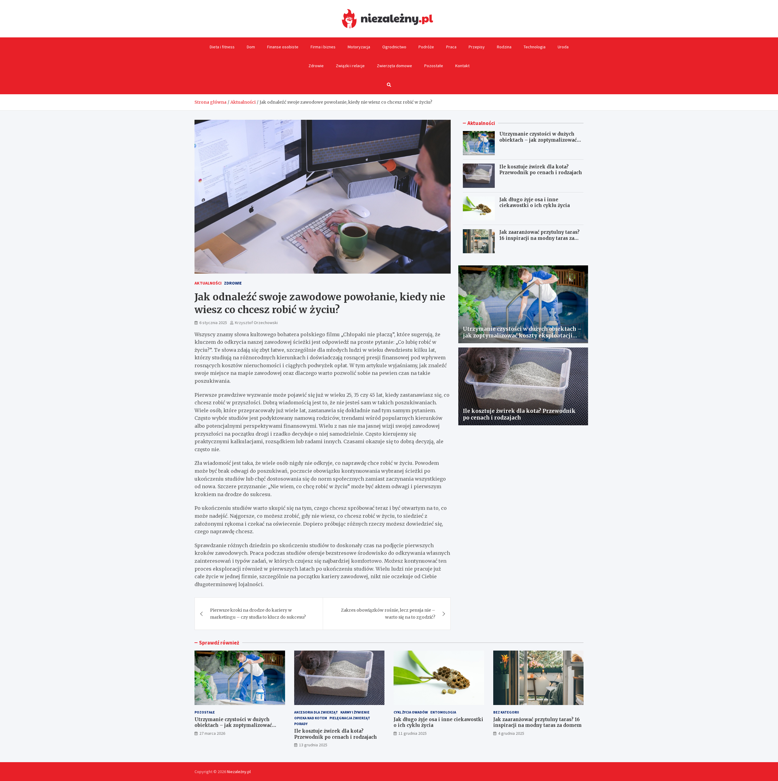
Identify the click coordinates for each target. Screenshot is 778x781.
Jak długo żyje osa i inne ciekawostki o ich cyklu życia (534, 202)
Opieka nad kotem (310, 718)
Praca (451, 47)
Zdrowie (316, 65)
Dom (251, 47)
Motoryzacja (359, 47)
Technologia (535, 47)
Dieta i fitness (222, 47)
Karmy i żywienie (355, 712)
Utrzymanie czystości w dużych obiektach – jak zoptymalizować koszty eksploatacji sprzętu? (538, 140)
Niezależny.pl (239, 771)
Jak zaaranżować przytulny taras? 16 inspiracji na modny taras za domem (539, 238)
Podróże (426, 47)
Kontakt (462, 65)
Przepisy (477, 47)
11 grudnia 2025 (412, 733)
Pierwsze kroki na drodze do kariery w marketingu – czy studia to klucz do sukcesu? (258, 613)
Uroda (563, 47)
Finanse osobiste (282, 47)
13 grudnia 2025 (313, 745)
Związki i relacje (350, 65)
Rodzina (504, 47)
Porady (301, 723)
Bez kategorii (506, 712)
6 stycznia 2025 (213, 322)
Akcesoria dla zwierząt (316, 712)
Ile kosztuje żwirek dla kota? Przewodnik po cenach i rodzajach (540, 169)
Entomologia (443, 712)
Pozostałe (433, 65)
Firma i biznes (323, 47)
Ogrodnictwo (394, 47)
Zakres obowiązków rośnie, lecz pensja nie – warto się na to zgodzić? (388, 613)
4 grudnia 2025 (511, 733)
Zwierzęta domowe (394, 65)
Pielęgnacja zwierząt (349, 718)
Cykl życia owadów (411, 712)
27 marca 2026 (212, 733)
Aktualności (208, 283)
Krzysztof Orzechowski (256, 322)
